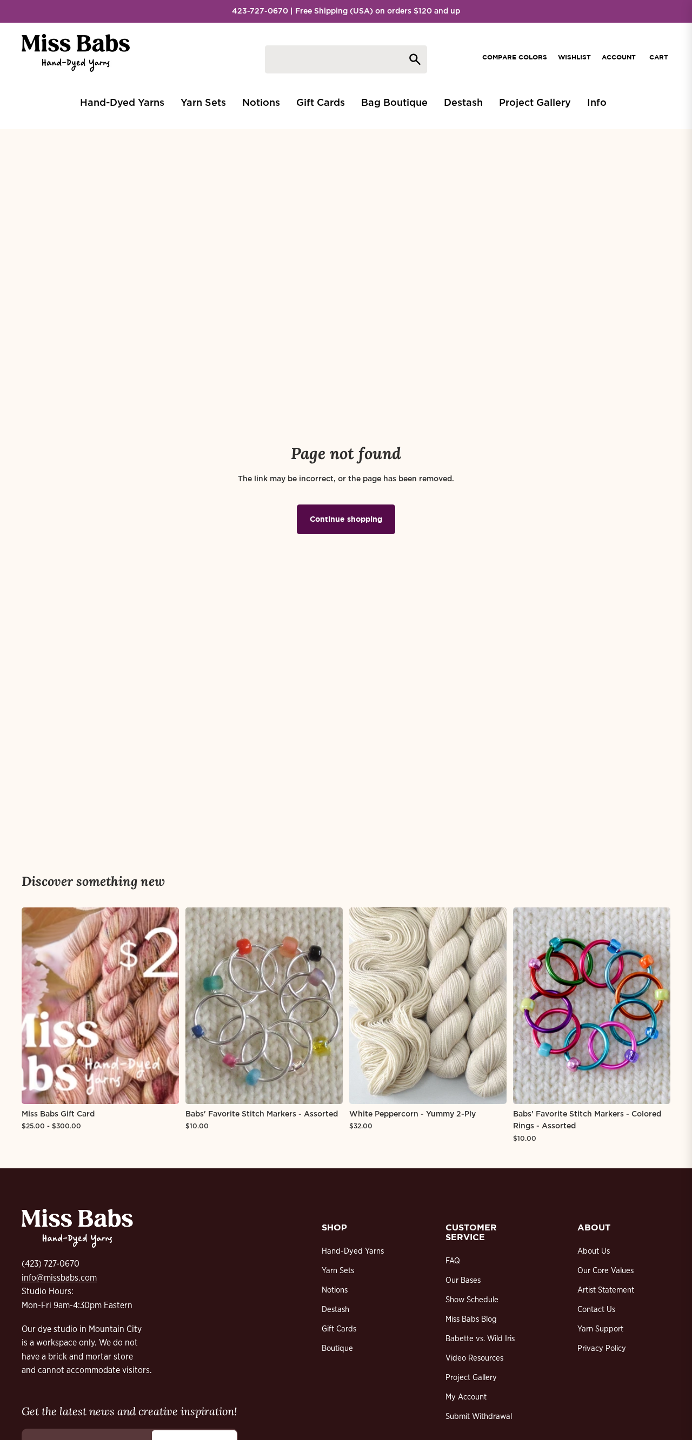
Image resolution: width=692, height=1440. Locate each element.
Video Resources (474, 1358)
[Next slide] (163, 1006)
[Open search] (346, 59)
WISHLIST (574, 57)
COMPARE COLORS (514, 57)
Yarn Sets (338, 1271)
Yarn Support (600, 1329)
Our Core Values (605, 1271)
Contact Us (596, 1310)
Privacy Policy (601, 1348)
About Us (593, 1251)
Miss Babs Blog (471, 1319)
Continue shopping (346, 518)
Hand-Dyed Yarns (353, 1251)
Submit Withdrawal (478, 1416)
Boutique (337, 1348)
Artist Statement (605, 1290)
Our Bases (463, 1280)
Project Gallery (471, 1378)
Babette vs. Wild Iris (480, 1339)
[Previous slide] (38, 1006)
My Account (466, 1397)
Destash (335, 1310)
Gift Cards (339, 1329)
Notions (335, 1290)
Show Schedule (471, 1300)
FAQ (452, 1261)
